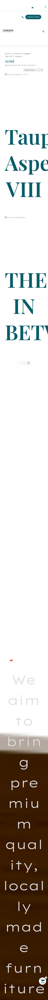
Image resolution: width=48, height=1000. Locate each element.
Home (8, 54)
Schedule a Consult (33, 17)
